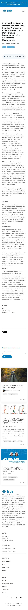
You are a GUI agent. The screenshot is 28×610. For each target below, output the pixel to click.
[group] (14, 56)
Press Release (11, 47)
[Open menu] (23, 10)
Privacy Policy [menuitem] (18, 603)
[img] (20, 57)
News (4, 47)
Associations (5, 590)
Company (5, 580)
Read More (22, 399)
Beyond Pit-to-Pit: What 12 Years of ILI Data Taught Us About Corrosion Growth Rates (13, 421)
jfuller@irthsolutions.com (9, 312)
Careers (4, 593)
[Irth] (7, 11)
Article (5, 394)
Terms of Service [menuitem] (9, 603)
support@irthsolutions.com (9, 551)
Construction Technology (9, 479)
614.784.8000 (6, 545)
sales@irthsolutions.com (8, 548)
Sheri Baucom (6, 426)
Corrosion (20, 441)
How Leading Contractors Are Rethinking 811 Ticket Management (13, 469)
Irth (3, 43)
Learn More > (17, 4)
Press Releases (6, 561)
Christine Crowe (9, 390)
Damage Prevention (12, 394)
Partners (4, 586)
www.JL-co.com (14, 188)
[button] (4, 56)
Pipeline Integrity (7, 441)
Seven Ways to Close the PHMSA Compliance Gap (13, 387)
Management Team (7, 583)
